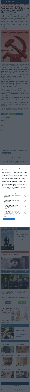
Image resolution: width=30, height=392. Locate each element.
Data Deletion (7, 224)
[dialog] (15, 196)
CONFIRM (9, 219)
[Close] (27, 168)
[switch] (25, 196)
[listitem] (15, 193)
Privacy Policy (23, 224)
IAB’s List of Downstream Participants (16, 188)
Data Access (15, 224)
